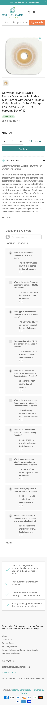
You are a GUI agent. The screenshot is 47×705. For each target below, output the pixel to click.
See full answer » (29, 269)
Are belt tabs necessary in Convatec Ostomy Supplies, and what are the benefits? (25, 518)
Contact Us (7, 639)
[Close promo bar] (45, 1)
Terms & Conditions (11, 653)
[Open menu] (42, 12)
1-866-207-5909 (9, 672)
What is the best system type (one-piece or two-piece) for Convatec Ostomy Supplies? (26, 403)
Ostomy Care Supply (21, 690)
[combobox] (23, 23)
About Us (6, 636)
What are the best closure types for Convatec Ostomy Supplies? (25, 432)
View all (8, 543)
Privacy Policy (8, 643)
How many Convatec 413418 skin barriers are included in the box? (25, 344)
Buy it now (23, 149)
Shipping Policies (9, 646)
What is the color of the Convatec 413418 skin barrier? (23, 255)
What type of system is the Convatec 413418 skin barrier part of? (26, 314)
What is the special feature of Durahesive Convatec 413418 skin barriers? (26, 285)
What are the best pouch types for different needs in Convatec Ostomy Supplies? (25, 373)
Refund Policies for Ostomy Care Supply (20, 650)
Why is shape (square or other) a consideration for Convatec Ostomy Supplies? (25, 462)
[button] (19, 272)
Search (39, 22)
